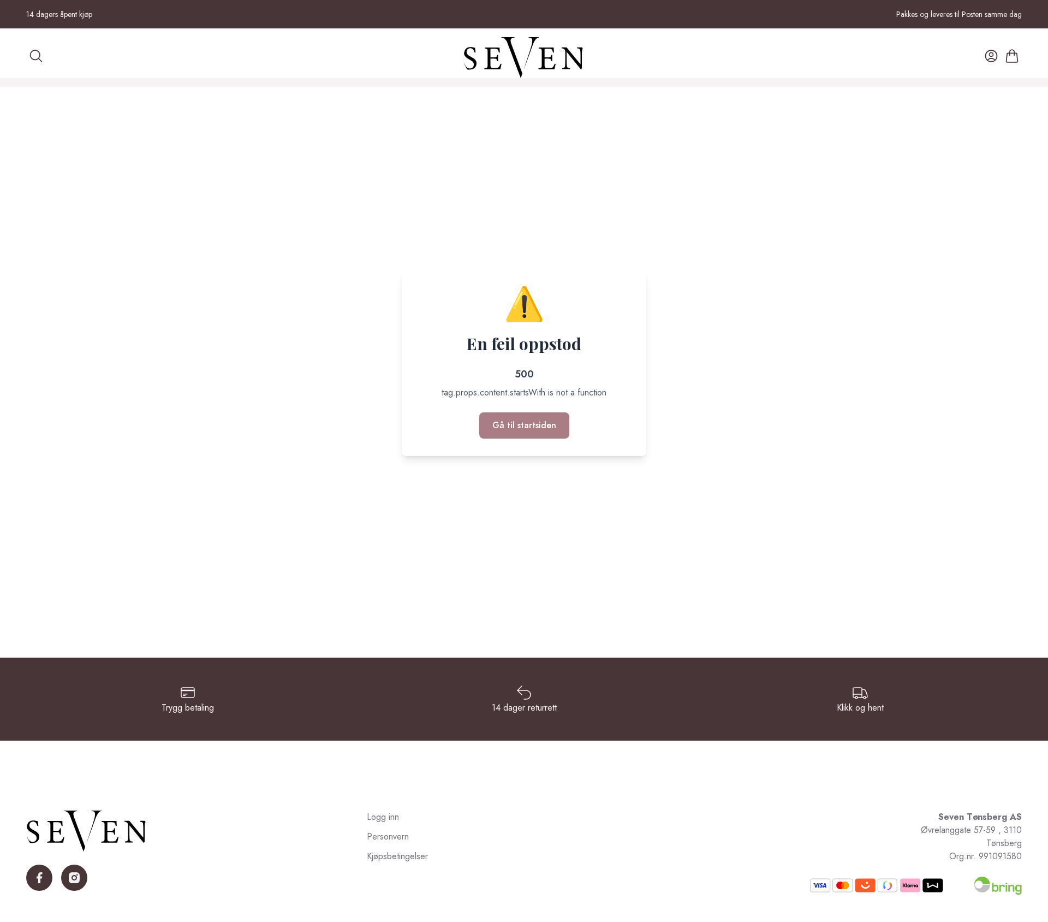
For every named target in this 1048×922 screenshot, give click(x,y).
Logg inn (383, 817)
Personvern (388, 836)
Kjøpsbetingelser (397, 856)
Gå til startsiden (524, 425)
